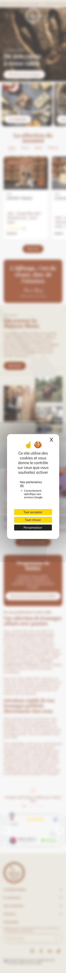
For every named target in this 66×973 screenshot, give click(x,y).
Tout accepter (32, 512)
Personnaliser (33, 527)
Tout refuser (33, 520)
